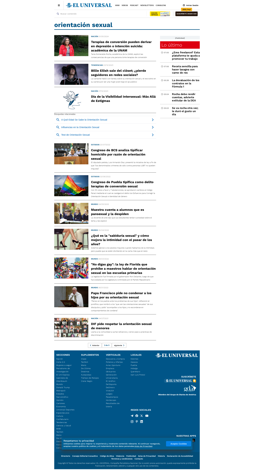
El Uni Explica (63, 375)
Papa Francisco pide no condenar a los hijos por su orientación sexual (121, 295)
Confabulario (62, 419)
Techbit (59, 432)
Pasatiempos (112, 397)
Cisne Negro (86, 381)
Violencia (120, 456)
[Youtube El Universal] (147, 416)
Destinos (85, 371)
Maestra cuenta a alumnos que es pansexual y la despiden (117, 212)
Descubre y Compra (115, 359)
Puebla (134, 365)
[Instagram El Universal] (132, 421)
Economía (61, 406)
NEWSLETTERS (147, 5)
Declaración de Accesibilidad (180, 456)
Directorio (65, 456)
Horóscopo (111, 400)
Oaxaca (134, 362)
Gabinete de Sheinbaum (62, 379)
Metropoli (60, 391)
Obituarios (111, 371)
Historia (161, 456)
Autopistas (86, 375)
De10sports (111, 384)
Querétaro (135, 371)
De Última (85, 368)
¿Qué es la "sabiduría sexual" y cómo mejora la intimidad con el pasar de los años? (121, 240)
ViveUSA (110, 391)
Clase (83, 359)
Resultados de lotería (113, 405)
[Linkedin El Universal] (141, 421)
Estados (95, 145)
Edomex (134, 359)
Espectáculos (62, 413)
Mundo (94, 204)
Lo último (171, 45)
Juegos (109, 394)
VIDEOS (125, 5)
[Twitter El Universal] (141, 416)
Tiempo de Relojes (90, 378)
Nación (94, 36)
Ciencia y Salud (63, 425)
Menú (59, 435)
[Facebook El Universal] (136, 416)
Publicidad (131, 456)
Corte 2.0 (60, 362)
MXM (117, 5)
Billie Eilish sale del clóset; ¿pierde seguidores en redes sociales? (118, 73)
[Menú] (59, 5)
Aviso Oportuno (113, 365)
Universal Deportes (65, 410)
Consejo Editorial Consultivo (85, 456)
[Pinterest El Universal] (136, 421)
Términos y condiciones (121, 459)
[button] (186, 14)
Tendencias (97, 65)
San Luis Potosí (138, 375)
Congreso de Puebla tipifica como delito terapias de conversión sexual (122, 184)
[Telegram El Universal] (132, 416)
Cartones (60, 403)
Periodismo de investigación (63, 370)
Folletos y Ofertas (114, 362)
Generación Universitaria (112, 376)
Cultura (59, 416)
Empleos (110, 368)
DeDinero (110, 387)
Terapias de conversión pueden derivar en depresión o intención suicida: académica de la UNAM (121, 46)
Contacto (139, 459)
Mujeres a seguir (64, 365)
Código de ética (107, 456)
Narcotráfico (62, 397)
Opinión (60, 400)
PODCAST (134, 5)
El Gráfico (110, 381)
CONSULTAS (161, 5)
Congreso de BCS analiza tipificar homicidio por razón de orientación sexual (118, 154)
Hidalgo (134, 368)
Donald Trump (63, 387)
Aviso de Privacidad (147, 456)
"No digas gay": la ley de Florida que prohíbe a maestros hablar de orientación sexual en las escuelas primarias (123, 269)
